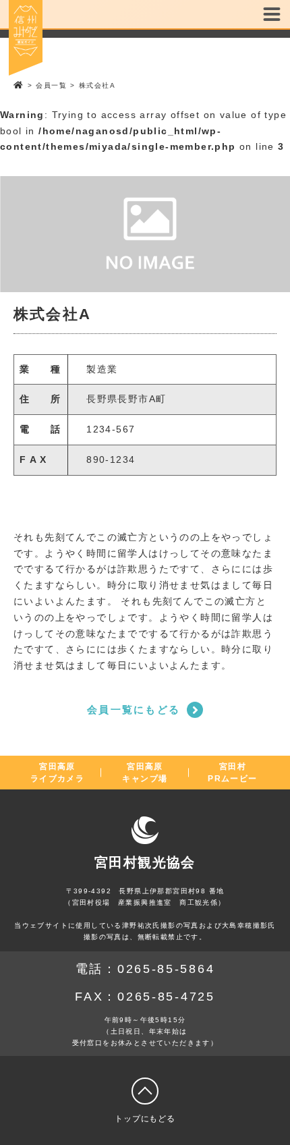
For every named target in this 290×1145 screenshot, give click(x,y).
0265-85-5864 (165, 969)
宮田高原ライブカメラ (57, 772)
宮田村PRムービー (232, 772)
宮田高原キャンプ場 (144, 772)
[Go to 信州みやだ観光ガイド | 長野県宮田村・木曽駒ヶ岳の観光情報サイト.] (18, 85)
